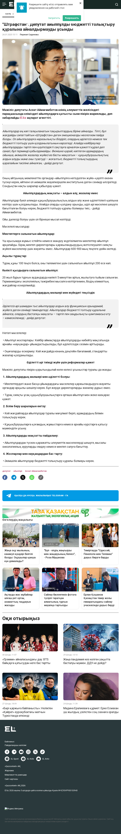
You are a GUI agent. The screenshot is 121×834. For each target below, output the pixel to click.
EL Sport (15, 759)
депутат (6, 471)
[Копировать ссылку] (40, 477)
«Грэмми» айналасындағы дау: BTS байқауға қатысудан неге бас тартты (26, 661)
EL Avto (45, 759)
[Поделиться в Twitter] (22, 477)
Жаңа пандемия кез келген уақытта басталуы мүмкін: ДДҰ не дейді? (86, 661)
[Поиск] (117, 4)
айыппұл (18, 471)
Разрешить (72, 17)
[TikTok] (42, 752)
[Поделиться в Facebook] (4, 477)
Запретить (54, 17)
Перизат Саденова (29, 34)
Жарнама (9, 770)
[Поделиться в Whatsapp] (31, 477)
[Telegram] (14, 752)
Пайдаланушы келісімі (15, 745)
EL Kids (30, 759)
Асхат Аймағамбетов (36, 471)
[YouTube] (21, 752)
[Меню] (4, 4)
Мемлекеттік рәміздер (16, 775)
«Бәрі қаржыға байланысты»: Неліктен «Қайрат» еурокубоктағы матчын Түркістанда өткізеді (27, 712)
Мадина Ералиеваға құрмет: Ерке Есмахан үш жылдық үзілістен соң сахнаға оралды (91, 710)
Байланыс (9, 741)
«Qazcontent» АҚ (12, 766)
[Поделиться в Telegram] (13, 477)
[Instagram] (28, 752)
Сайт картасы (11, 779)
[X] (35, 752)
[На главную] (13, 4)
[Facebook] (7, 752)
